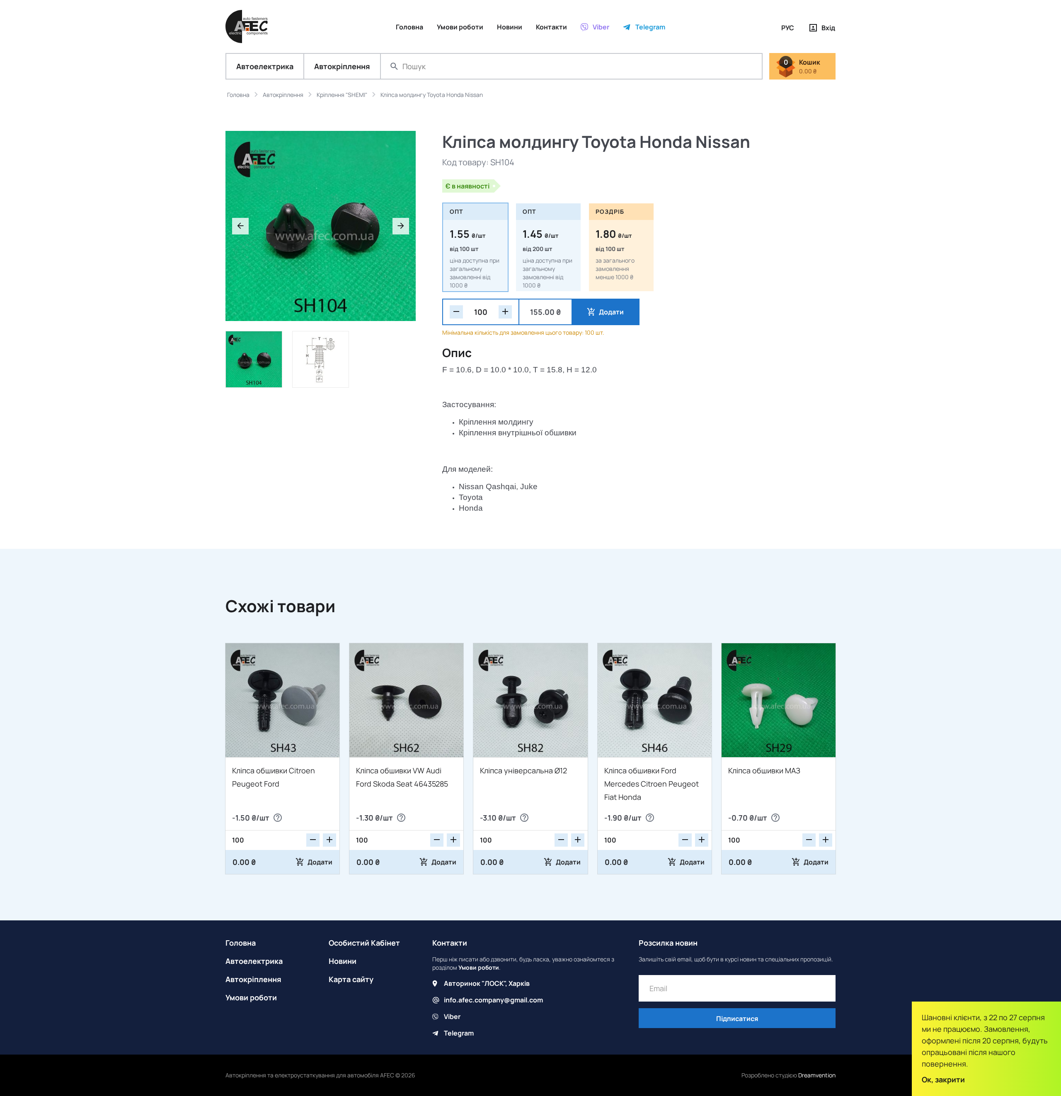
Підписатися (737, 1018)
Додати (611, 311)
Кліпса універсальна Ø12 (523, 770)
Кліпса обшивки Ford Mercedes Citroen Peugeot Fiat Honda (651, 783)
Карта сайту (351, 979)
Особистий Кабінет (364, 943)
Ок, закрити (943, 1079)
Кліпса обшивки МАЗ (764, 770)
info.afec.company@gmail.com (493, 999)
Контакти (449, 943)
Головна (240, 943)
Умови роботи (251, 997)
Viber (452, 1016)
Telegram (459, 1033)
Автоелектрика (264, 66)
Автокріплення (342, 66)
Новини (342, 961)
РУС (787, 27)
